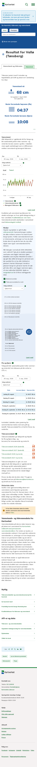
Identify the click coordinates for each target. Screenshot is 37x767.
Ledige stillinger (6, 734)
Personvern (5, 756)
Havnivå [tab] (29, 67)
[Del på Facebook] (12, 649)
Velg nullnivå (6, 162)
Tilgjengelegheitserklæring (18, 756)
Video (32, 750)
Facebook (4, 750)
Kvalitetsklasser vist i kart (21, 218)
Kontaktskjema (14, 687)
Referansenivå (6, 661)
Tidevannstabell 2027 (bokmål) (13, 450)
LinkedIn (18, 750)
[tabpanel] (18, 34)
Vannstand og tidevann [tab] (12, 66)
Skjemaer (4, 717)
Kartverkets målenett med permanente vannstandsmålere (16, 528)
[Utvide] (33, 4)
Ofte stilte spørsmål (8, 714)
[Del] (9, 649)
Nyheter (4, 731)
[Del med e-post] (20, 649)
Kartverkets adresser (8, 689)
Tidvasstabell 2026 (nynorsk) (12, 454)
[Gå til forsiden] (8, 4)
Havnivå (5, 656)
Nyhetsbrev (25, 750)
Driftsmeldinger (6, 711)
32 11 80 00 (10, 684)
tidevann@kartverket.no (24, 479)
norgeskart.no (8, 272)
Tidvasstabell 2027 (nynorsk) (12, 458)
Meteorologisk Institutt (13, 222)
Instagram (12, 750)
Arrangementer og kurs (9, 728)
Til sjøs (15, 661)
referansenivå (8, 232)
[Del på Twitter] (15, 649)
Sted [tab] (4, 30)
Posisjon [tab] (14, 30)
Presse (4, 737)
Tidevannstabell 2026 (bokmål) (13, 447)
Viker (12, 512)
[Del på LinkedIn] (17, 649)
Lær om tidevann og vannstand (18, 656)
